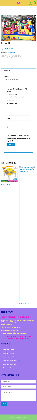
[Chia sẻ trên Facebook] (6, 56)
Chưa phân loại (25, 9)
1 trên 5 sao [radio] (7, 97)
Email (9, 127)
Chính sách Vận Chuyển (9, 353)
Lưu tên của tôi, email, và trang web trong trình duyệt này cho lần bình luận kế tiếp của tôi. (18, 138)
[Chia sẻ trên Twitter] (9, 56)
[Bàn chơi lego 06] (27, 233)
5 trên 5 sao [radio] (10, 100)
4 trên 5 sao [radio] (21, 97)
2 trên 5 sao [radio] (10, 97)
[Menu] (2, 3)
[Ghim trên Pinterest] (15, 56)
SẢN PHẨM (17, 9)
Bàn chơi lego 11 (6, 184)
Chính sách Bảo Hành (9, 357)
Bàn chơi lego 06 (24, 303)
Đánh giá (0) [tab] (6, 70)
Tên (8, 118)
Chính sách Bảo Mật (8, 349)
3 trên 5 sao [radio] (15, 97)
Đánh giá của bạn (12, 94)
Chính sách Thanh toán (9, 364)
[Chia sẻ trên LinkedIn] (19, 56)
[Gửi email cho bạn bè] (12, 56)
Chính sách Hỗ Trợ (8, 368)
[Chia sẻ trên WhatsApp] (3, 56)
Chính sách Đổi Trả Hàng (10, 360)
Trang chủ (10, 9)
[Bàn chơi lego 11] (9, 174)
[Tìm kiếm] (30, 3)
